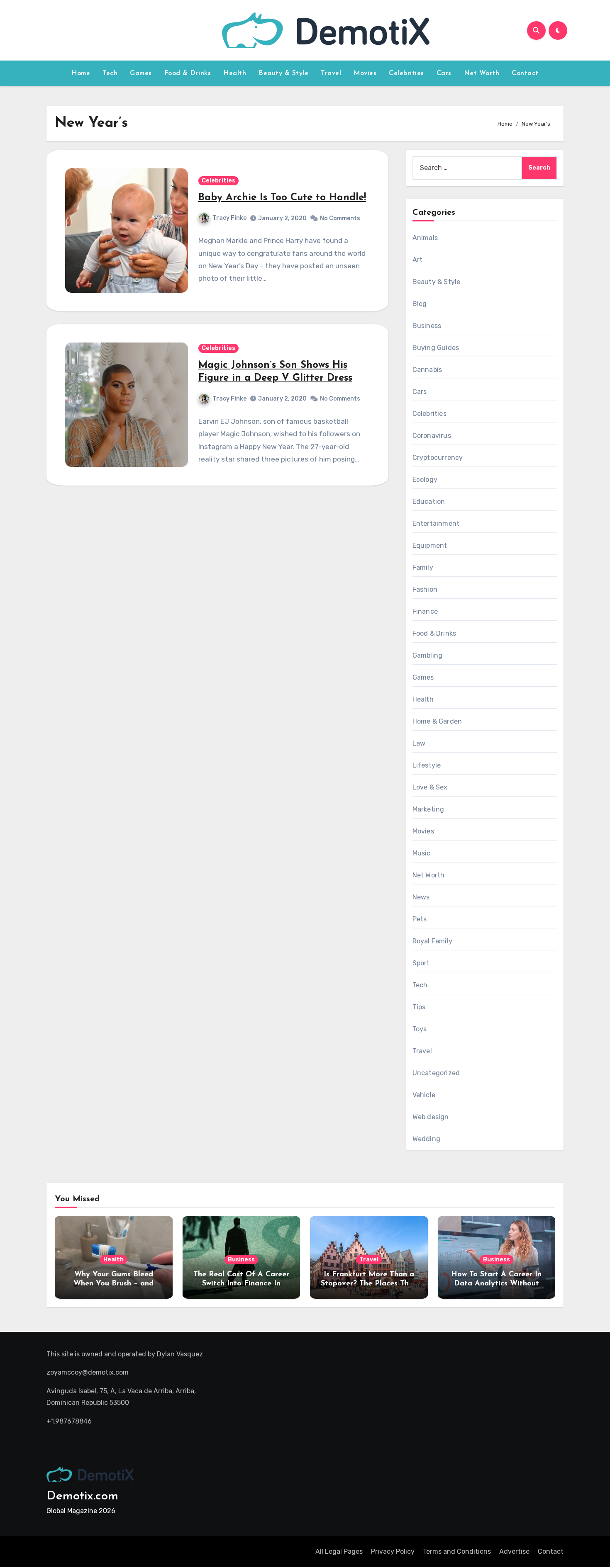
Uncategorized (436, 1073)
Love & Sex (430, 787)
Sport (421, 963)
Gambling (427, 655)
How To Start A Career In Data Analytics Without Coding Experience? (496, 1283)
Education (428, 501)
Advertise (514, 1551)
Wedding (426, 1139)
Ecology (424, 479)
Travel (331, 73)
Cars (444, 73)
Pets (419, 919)
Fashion (424, 589)
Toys (419, 1029)
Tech (109, 73)
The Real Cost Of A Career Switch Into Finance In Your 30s (241, 1283)
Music (421, 853)
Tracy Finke (229, 217)
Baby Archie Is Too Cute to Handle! (282, 198)
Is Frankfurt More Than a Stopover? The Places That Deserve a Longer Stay (369, 1283)
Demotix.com (82, 1496)
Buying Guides (435, 348)
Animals (425, 238)
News (421, 897)
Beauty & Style (283, 73)
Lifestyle (426, 765)
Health (234, 73)
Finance (425, 611)
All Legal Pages (339, 1551)
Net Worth (482, 73)
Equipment (429, 545)
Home (80, 73)
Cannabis (427, 370)
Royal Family (432, 941)
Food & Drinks (187, 73)
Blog (419, 304)
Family (422, 567)
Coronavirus (431, 436)
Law (419, 743)
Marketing (428, 809)
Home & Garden (437, 721)
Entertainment (436, 523)
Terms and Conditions (457, 1551)
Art (417, 260)
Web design (430, 1117)
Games (141, 73)
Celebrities (406, 73)
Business (427, 326)
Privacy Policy (393, 1551)
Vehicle (423, 1095)
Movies (365, 73)
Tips (419, 1007)
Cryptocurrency (437, 458)
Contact (525, 73)
